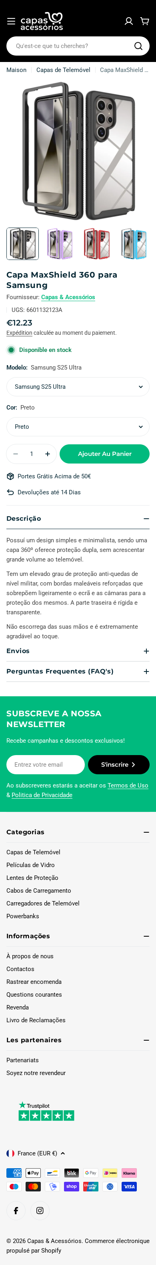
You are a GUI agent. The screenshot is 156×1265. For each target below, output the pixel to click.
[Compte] (129, 21)
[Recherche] (138, 46)
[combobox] (78, 46)
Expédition (19, 333)
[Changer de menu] (11, 21)
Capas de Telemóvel (63, 70)
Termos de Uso (128, 785)
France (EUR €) (37, 1153)
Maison (16, 70)
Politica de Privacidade (42, 795)
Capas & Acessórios (68, 297)
